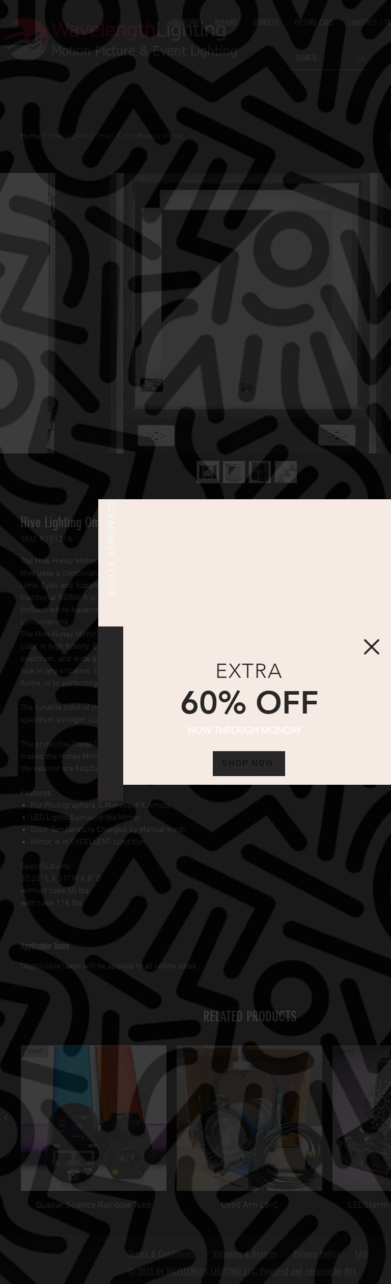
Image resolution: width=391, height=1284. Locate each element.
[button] (371, 646)
